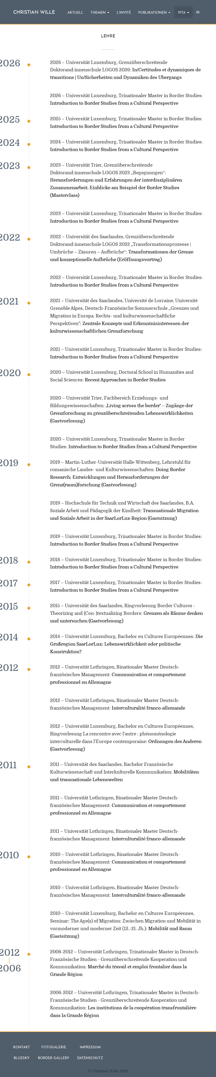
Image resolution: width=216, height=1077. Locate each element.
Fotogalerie (53, 1047)
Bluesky (22, 1058)
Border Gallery (53, 1058)
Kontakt (21, 1047)
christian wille (34, 12)
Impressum (90, 1047)
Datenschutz (90, 1058)
